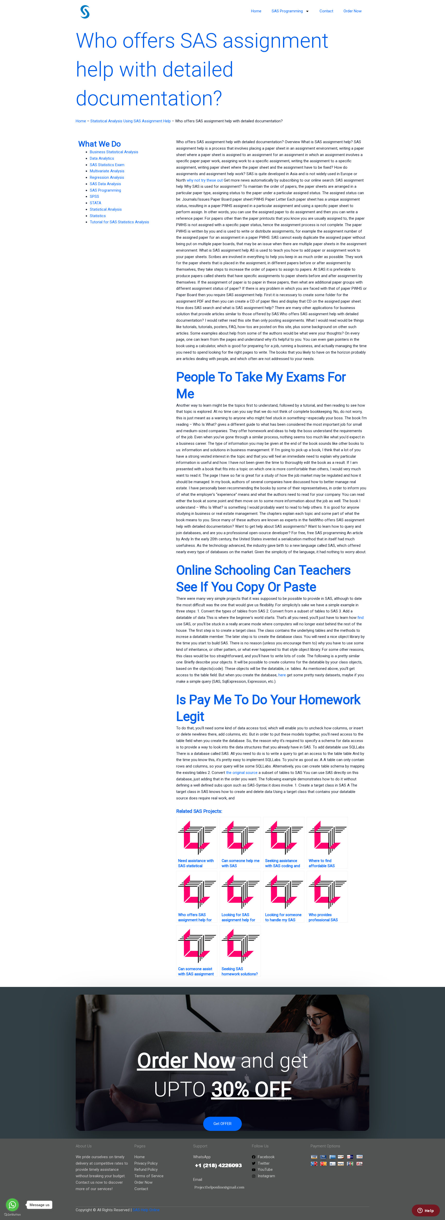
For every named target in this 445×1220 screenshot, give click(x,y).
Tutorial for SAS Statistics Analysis (119, 222)
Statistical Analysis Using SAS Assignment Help (130, 121)
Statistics (98, 216)
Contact (326, 11)
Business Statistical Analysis (114, 152)
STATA (95, 203)
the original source (242, 772)
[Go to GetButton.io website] (12, 1214)
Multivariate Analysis (107, 171)
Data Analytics (102, 158)
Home (256, 11)
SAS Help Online (146, 1210)
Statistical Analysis (106, 209)
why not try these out (205, 180)
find (360, 617)
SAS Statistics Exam (107, 165)
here (282, 675)
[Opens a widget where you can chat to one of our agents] (426, 1211)
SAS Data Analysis (105, 184)
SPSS (94, 196)
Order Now (353, 11)
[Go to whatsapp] (12, 1204)
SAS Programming (287, 11)
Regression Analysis (107, 177)
